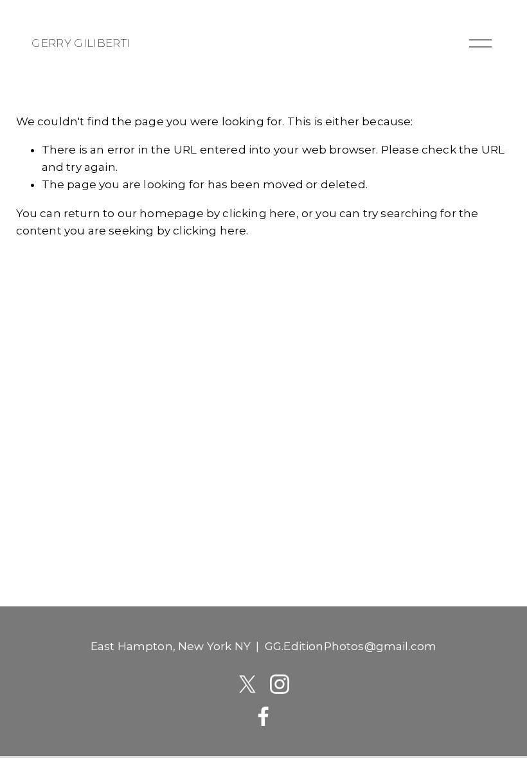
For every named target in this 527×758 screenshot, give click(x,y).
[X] (247, 684)
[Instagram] (279, 684)
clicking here (259, 213)
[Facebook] (263, 716)
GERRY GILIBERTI (80, 43)
